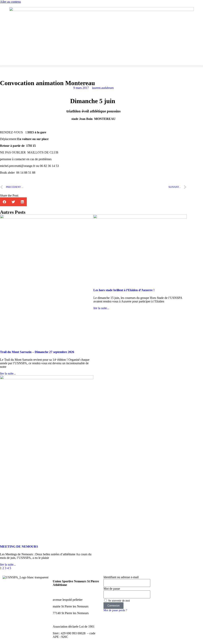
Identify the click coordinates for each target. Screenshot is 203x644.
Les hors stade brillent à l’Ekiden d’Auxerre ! (123, 290)
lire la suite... (8, 373)
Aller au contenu (10, 1)
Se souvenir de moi (118, 600)
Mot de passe (111, 588)
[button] (101, 66)
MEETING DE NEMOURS (19, 546)
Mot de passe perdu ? (115, 610)
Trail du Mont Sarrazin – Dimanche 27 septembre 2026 (37, 352)
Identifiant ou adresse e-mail (121, 577)
